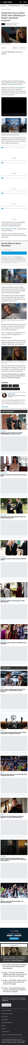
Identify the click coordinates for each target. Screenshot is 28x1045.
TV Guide (14, 229)
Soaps (3, 9)
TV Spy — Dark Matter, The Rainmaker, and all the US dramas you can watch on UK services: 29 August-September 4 (14, 958)
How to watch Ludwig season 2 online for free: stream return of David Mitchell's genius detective (15, 966)
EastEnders (8, 9)
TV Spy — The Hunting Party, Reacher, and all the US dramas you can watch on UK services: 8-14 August (14, 989)
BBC (10, 385)
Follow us (16, 47)
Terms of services (17, 257)
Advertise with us (6, 1031)
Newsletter (24, 47)
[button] (2, 2)
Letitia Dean (18, 87)
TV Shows (15, 385)
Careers (3, 1025)
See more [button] (14, 158)
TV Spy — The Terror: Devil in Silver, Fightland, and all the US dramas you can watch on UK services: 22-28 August (15, 974)
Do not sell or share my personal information (12, 1034)
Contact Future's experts (7, 1013)
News (3, 24)
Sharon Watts (10, 84)
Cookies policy (5, 1019)
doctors (18, 133)
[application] (14, 106)
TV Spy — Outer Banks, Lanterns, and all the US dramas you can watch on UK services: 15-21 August (15, 982)
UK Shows (4, 385)
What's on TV (16, 23)
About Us (4, 1028)
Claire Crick (9, 23)
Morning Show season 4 (14, 5)
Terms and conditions (7, 1010)
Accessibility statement (7, 1022)
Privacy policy (5, 1016)
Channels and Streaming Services (10, 389)
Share (5, 47)
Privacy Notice (19, 258)
